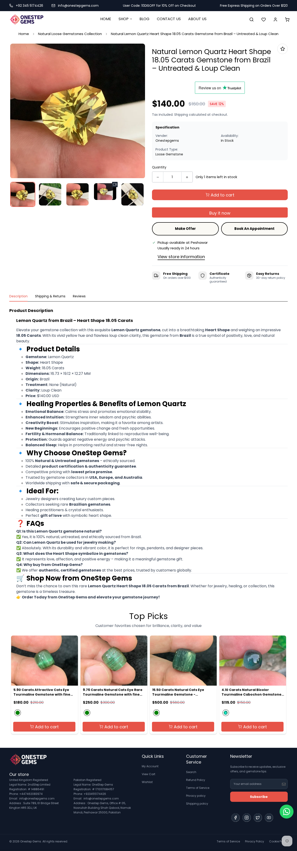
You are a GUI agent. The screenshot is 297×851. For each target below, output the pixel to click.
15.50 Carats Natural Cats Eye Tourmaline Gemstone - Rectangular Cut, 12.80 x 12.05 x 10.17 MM (183, 692)
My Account (150, 766)
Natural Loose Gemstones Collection (70, 33)
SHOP (124, 19)
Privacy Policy (254, 841)
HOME (105, 19)
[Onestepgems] (26, 19)
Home (24, 33)
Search (191, 772)
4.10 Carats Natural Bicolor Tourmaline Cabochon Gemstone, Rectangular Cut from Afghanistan (253, 692)
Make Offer (185, 228)
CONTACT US (169, 19)
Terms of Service (197, 788)
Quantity (159, 167)
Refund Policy (195, 780)
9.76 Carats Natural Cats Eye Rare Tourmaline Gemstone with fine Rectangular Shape (112, 692)
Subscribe (259, 796)
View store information (181, 257)
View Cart (148, 774)
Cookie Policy (278, 841)
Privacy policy (196, 796)
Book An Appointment (254, 228)
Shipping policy (197, 804)
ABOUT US (197, 19)
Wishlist (147, 782)
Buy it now (219, 213)
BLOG (144, 19)
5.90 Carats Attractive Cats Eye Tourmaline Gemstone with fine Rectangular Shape (41, 692)
